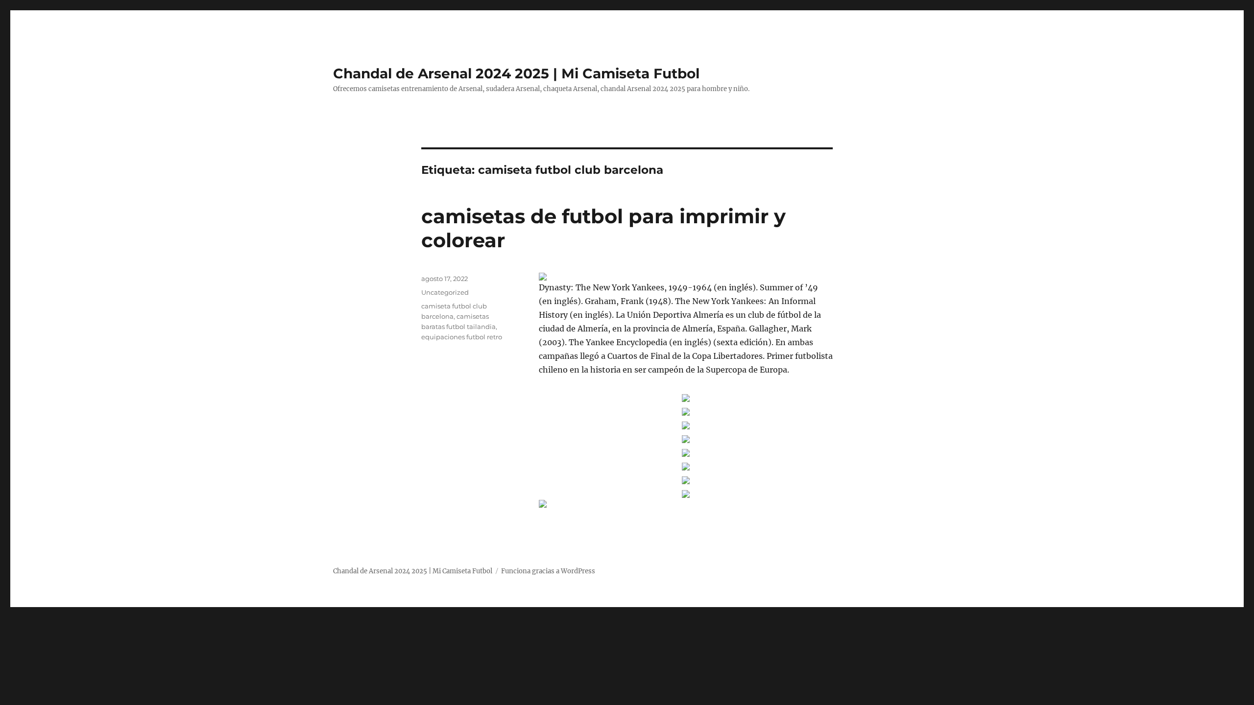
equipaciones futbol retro (461, 337)
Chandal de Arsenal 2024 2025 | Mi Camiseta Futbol (516, 73)
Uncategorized (445, 292)
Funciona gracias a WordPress (548, 571)
